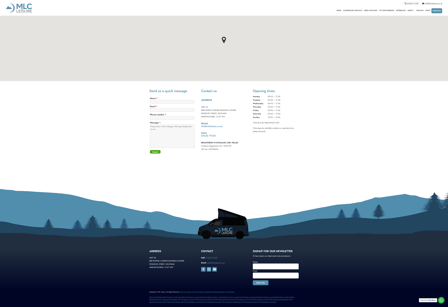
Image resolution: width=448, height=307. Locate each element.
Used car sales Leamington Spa (178, 297)
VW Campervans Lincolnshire (194, 302)
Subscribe (260, 282)
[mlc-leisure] (19, 4)
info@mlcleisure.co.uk (433, 3)
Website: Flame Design (227, 292)
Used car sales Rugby (271, 297)
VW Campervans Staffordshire (231, 302)
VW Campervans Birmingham (168, 299)
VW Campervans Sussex (249, 302)
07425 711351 (413, 3)
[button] (224, 40)
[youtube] (214, 269)
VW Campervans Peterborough (173, 302)
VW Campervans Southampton (279, 299)
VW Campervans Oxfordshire (205, 299)
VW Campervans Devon (261, 299)
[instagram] (209, 269)
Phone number (158, 114)
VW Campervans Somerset (212, 302)
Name (154, 98)
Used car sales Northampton (254, 297)
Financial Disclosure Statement (203, 292)
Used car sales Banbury (220, 297)
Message (155, 122)
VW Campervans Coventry (186, 299)
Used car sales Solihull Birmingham (200, 297)
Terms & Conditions (186, 292)
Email (153, 106)
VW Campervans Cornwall (244, 299)
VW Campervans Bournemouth (224, 299)
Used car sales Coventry (236, 297)
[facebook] (203, 269)
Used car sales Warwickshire (158, 297)
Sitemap (216, 292)
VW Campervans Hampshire (267, 302)
